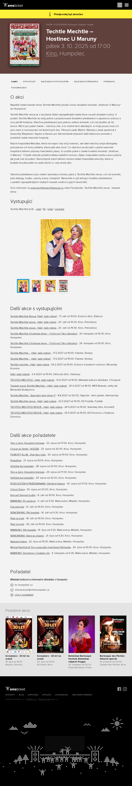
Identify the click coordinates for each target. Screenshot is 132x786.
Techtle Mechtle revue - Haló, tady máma (33, 322)
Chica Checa (17, 489)
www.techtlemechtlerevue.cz (47, 188)
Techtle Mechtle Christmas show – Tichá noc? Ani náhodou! (43, 333)
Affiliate (46, 695)
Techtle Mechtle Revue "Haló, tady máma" (33, 316)
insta (50, 209)
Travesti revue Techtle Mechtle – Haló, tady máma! (38, 385)
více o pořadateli (24, 594)
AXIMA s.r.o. (31, 699)
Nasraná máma (18, 541)
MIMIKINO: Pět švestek (23, 530)
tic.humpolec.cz (24, 584)
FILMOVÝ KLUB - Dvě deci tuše (28, 454)
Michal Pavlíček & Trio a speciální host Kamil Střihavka (40, 547)
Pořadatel (109, 81)
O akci (14, 81)
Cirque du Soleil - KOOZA (24, 449)
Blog (21, 695)
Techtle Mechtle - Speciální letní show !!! (33, 395)
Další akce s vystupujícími (54, 81)
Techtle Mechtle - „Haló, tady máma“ (31, 353)
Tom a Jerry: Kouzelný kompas (27, 443)
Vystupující (29, 81)
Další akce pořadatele (86, 81)
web (38, 209)
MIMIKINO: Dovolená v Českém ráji (30, 553)
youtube (59, 209)
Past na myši (17, 518)
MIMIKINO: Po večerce (23, 501)
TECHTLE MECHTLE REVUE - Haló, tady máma (36, 407)
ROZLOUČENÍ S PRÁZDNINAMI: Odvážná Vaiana (37, 483)
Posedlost (15, 460)
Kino (51, 54)
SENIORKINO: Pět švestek (24, 512)
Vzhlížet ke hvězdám (22, 466)
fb (44, 209)
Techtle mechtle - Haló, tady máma (29, 364)
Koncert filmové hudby (23, 495)
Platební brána (44, 699)
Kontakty (10, 695)
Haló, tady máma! (20, 374)
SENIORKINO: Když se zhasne (27, 535)
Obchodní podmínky (82, 695)
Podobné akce (18, 88)
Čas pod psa (17, 506)
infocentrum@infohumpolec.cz (32, 589)
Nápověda (33, 695)
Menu (127, 5)
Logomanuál (61, 695)
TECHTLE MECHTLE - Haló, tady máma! (32, 380)
